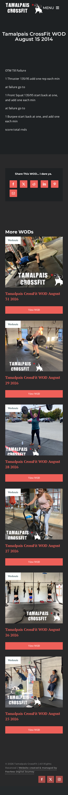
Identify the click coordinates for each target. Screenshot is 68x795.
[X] (23, 184)
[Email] (13, 193)
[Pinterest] (54, 184)
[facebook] (41, 779)
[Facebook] (13, 184)
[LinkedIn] (44, 184)
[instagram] (59, 779)
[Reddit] (34, 184)
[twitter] (50, 779)
